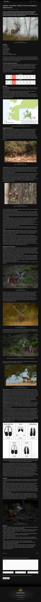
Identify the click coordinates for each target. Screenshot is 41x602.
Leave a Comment (15, 9)
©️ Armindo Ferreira (20, 41)
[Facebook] (18, 597)
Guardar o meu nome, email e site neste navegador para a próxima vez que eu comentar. (18, 575)
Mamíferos (4, 9)
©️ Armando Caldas (20, 163)
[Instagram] (20, 597)
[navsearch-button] (36, 1)
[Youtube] (22, 597)
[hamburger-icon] (31, 1)
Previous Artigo (4, 553)
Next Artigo (37, 553)
